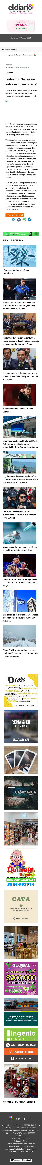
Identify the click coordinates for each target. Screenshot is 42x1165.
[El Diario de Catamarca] (21, 8)
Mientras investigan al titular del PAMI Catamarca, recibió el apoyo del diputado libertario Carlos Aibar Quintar (20, 444)
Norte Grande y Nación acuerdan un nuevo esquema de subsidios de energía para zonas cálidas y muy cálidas (21, 341)
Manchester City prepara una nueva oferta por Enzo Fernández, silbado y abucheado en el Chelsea (19, 305)
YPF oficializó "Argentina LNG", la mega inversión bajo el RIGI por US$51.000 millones (20, 618)
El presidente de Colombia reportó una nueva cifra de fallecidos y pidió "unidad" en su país (21, 376)
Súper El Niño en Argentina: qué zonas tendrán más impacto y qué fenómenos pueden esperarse (20, 653)
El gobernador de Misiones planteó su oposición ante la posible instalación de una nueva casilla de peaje (20, 479)
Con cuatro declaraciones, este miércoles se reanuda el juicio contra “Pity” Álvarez (19, 515)
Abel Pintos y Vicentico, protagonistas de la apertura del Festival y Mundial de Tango (20, 582)
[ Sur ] (33, 30)
